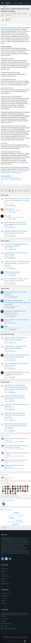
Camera (3, 578)
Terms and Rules (9, 641)
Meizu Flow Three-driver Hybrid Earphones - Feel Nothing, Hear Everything (14, 415)
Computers (4, 603)
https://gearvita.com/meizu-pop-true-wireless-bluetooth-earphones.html (14, 171)
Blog (4, 621)
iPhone (11, 295)
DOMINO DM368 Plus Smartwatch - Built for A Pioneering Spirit (15, 338)
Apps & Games (4, 583)
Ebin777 (6, 210)
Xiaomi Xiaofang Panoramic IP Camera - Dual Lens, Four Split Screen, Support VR (17, 200)
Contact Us (6, 626)
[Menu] (2, 3)
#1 (29, 25)
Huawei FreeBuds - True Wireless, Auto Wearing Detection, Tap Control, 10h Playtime (17, 263)
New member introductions (15, 210)
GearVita (11, 204)
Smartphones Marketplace (9, 628)
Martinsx (6, 273)
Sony (2, 573)
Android (17, 306)
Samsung (13, 358)
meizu (2, 15)
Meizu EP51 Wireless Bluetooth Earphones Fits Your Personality (14, 397)
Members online (6, 483)
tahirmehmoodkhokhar (9, 306)
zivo (5, 321)
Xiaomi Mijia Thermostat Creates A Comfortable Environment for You (15, 223)
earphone (19, 13)
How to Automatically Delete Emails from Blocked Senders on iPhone (16, 446)
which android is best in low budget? (16, 320)
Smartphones (4, 596)
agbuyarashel (7, 217)
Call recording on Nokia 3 (12, 272)
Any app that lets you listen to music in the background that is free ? (17, 373)
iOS (10, 375)
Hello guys (7, 216)
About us (17, 641)
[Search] (29, 3)
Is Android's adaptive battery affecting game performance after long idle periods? (17, 302)
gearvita (4, 13)
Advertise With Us (7, 623)
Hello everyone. (9, 209)
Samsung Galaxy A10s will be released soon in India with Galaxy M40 (16, 356)
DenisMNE (6, 375)
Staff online (4, 475)
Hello (6, 326)
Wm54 (5, 328)
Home (21, 641)
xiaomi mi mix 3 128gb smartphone (11, 179)
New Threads (5, 436)
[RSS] (25, 641)
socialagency (7, 358)
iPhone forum (4, 568)
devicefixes (6, 295)
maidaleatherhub (8, 314)
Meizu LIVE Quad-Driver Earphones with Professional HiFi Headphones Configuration (15, 426)
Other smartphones (13, 273)
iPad (5, 470)
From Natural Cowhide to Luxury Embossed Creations (15, 312)
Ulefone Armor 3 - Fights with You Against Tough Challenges (15, 347)
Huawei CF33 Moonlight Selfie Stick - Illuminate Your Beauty (16, 245)
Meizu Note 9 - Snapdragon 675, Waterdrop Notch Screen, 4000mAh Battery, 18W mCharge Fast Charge (16, 387)
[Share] (27, 25)
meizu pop (8, 15)
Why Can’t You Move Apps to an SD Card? (16, 460)
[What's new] (25, 3)
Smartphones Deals (6, 593)
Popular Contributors (8, 500)
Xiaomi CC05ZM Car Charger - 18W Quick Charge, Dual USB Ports (15, 280)
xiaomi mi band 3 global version (10, 177)
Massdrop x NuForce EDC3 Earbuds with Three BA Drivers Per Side (15, 232)
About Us (5, 618)
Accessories (16, 314)
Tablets (3, 581)
